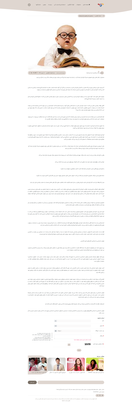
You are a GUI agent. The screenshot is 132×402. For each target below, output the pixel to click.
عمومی (44, 5)
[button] (102, 365)
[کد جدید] (69, 345)
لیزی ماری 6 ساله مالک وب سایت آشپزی (39, 372)
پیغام (101, 336)
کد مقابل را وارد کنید (98, 344)
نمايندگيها (38, 5)
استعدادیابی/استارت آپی (59, 5)
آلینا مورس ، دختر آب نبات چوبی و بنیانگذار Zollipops (77, 372)
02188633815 (95, 392)
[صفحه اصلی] (103, 16)
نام (103, 321)
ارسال (79, 350)
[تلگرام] (102, 395)
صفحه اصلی (86, 5)
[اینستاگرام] (100, 395)
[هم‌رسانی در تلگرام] (33, 73)
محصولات (78, 5)
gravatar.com (47, 338)
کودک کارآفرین (71, 5)
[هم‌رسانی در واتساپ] (29, 73)
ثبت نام (32, 382)
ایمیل (101, 326)
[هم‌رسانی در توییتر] (35, 73)
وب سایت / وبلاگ (99, 331)
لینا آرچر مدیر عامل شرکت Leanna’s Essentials (96, 372)
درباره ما (50, 5)
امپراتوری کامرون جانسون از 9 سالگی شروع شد (58, 372)
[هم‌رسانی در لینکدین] (31, 73)
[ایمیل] (97, 395)
